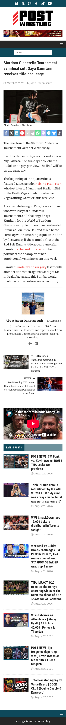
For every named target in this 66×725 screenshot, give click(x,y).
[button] (61, 44)
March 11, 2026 (15, 83)
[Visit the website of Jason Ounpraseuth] (30, 343)
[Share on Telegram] (48, 133)
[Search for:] (33, 52)
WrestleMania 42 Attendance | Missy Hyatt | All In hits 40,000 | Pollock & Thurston (43, 623)
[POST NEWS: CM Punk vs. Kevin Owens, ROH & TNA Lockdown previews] (16, 461)
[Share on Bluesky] (54, 133)
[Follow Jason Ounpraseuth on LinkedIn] (35, 343)
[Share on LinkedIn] (16, 133)
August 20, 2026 (43, 636)
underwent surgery (31, 267)
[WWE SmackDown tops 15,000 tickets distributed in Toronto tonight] (16, 523)
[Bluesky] (16, 3)
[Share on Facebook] (6, 133)
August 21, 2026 (43, 473)
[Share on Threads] (59, 133)
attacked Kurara (29, 249)
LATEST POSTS (14, 447)
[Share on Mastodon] (43, 133)
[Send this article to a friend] (27, 133)
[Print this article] (32, 133)
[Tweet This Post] (11, 133)
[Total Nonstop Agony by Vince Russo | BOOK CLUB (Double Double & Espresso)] (16, 685)
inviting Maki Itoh (48, 184)
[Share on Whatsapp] (38, 133)
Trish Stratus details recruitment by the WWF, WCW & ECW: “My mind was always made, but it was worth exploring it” (46, 493)
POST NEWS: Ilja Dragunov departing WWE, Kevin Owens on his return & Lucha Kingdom (45, 656)
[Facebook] (36, 3)
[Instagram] (30, 3)
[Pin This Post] (22, 133)
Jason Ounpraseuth (41, 83)
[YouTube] (50, 3)
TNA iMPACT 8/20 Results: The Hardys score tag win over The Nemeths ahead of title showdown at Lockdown (46, 591)
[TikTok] (43, 3)
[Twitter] (23, 3)
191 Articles (54, 320)
